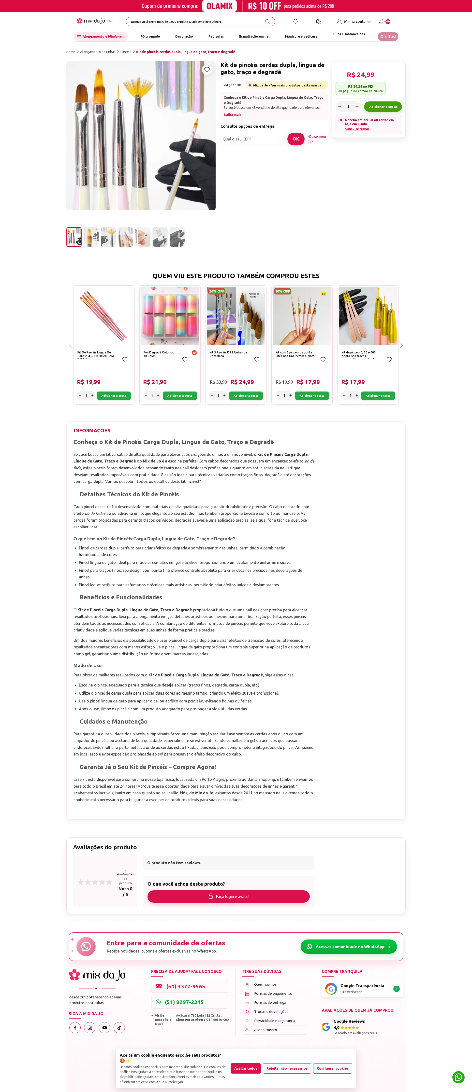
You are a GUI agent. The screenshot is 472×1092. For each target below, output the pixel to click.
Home (70, 52)
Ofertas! (388, 36)
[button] (401, 345)
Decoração (184, 36)
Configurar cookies (333, 1068)
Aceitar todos (245, 1068)
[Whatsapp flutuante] (458, 1078)
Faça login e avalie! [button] (232, 896)
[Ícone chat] (318, 21)
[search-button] (267, 21)
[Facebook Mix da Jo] (75, 1027)
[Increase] (357, 106)
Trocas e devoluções (267, 1011)
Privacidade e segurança (270, 1020)
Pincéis (125, 52)
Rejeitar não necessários (287, 1068)
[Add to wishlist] (207, 70)
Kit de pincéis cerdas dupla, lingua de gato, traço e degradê (185, 52)
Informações (92, 430)
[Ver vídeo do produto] (194, 353)
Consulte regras (357, 128)
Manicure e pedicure (301, 36)
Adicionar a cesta (383, 106)
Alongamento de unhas (98, 52)
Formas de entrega (265, 1002)
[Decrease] (340, 106)
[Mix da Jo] (97, 975)
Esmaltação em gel (254, 36)
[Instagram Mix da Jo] (89, 1027)
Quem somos (261, 984)
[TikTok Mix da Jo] (119, 1027)
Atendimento (261, 1030)
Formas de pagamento (269, 993)
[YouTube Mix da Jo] (104, 1027)
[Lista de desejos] (295, 21)
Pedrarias (216, 36)
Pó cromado (150, 36)
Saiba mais (232, 115)
